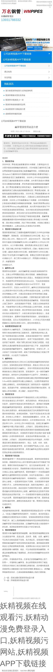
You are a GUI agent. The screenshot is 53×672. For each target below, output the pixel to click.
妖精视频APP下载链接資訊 (29, 24)
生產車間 (35, 29)
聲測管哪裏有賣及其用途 (15, 95)
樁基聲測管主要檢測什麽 (15, 109)
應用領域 (25, 29)
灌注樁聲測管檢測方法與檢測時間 (18, 91)
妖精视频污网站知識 (10, 29)
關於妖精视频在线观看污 (12, 34)
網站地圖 (31, 671)
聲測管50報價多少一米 (14, 100)
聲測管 (5, 158)
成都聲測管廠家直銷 (13, 114)
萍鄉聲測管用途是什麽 (20, 580)
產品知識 (8, 72)
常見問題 (8, 78)
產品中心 (12, 24)
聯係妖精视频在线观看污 (35, 34)
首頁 (4, 24)
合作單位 (45, 29)
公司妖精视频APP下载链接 (17, 54)
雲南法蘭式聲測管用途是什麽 (22, 578)
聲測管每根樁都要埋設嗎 (15, 104)
